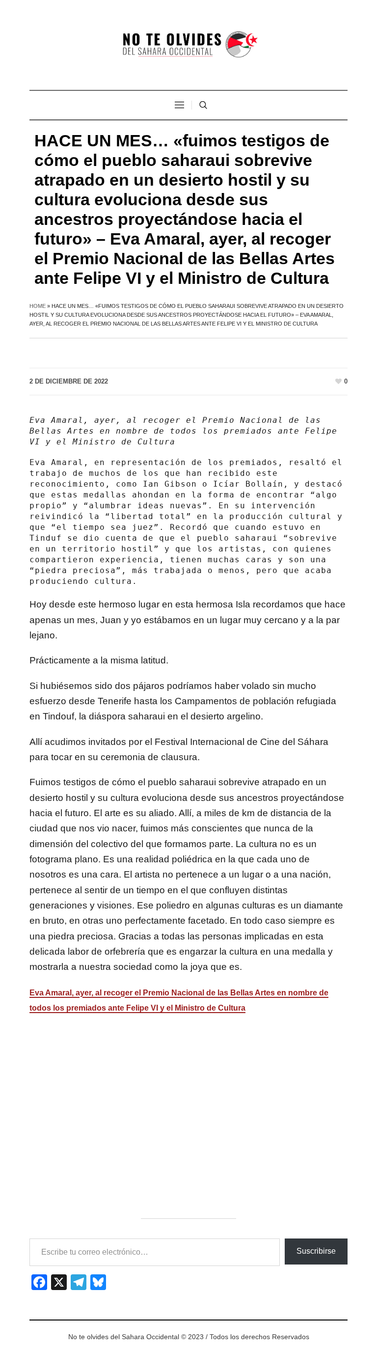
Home (37, 306)
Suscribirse (316, 1251)
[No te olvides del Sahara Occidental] (188, 45)
